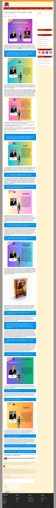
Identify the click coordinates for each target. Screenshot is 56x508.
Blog (26, 0)
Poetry (42, 499)
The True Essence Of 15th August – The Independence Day (14, 462)
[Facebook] (47, 53)
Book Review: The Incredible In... (42, 42)
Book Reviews (10, 8)
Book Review (17, 497)
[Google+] (43, 53)
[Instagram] (39, 53)
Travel (5, 8)
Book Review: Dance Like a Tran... (43, 37)
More (51, 8)
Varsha (40, 58)
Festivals (20, 8)
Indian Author (21, 458)
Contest (41, 8)
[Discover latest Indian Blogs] (9, 503)
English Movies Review (31, 499)
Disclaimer (16, 0)
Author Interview (9, 458)
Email (6, 487)
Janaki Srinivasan (41, 60)
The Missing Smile (44, 58)
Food (24, 8)
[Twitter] (50, 53)
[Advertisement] (36, 4)
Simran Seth (5, 467)
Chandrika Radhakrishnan (42, 63)
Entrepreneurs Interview (44, 498)
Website (6, 489)
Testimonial (30, 0)
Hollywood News (30, 498)
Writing (6, 459)
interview (19, 48)
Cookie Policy (5, 500)
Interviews (31, 8)
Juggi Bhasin (33, 458)
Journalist (29, 458)
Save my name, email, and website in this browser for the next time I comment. (15, 491)
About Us (7, 0)
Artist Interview (30, 500)
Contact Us (12, 0)
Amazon (20, 303)
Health (28, 8)
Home (4, 0)
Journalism (25, 458)
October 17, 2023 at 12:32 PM (8, 468)
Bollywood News (30, 497)
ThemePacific (51, 506)
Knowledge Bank (46, 8)
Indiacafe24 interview (15, 458)
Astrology (36, 8)
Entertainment (15, 8)
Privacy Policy (22, 0)
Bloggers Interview (30, 501)
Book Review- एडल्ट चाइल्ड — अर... (42, 44)
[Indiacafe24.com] (6, 4)
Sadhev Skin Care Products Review (30, 462)
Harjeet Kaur (41, 61)
